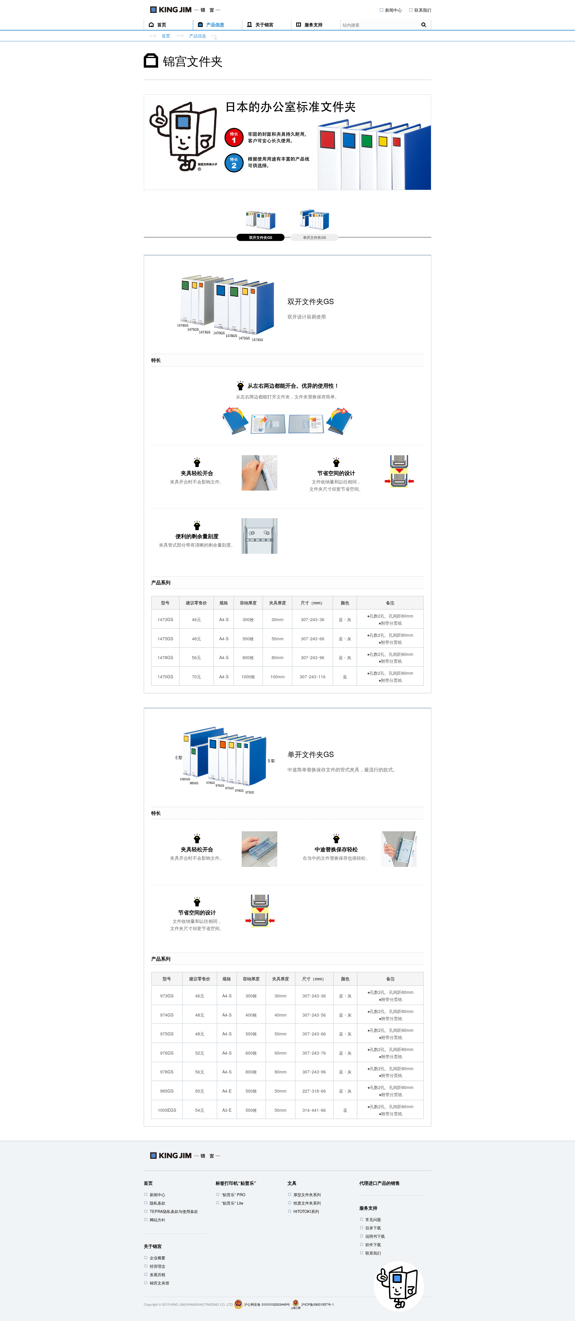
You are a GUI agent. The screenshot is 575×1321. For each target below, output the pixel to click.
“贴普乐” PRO (233, 1194)
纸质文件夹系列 (307, 1203)
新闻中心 (393, 10)
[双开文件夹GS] (261, 219)
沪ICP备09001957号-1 (317, 1304)
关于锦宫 (264, 24)
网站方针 (157, 1220)
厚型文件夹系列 (307, 1194)
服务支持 (314, 24)
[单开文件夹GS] (314, 219)
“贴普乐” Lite (232, 1203)
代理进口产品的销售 (379, 1183)
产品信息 (215, 24)
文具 (292, 1183)
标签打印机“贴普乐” (236, 1183)
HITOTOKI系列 (306, 1211)
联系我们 (422, 10)
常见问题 (373, 1219)
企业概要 (157, 1258)
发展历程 (157, 1274)
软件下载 (373, 1244)
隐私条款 (157, 1203)
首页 (161, 24)
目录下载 (373, 1228)
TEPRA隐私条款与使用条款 (174, 1211)
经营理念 (157, 1266)
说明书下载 (375, 1236)
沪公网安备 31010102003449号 (267, 1304)
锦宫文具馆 (159, 1283)
